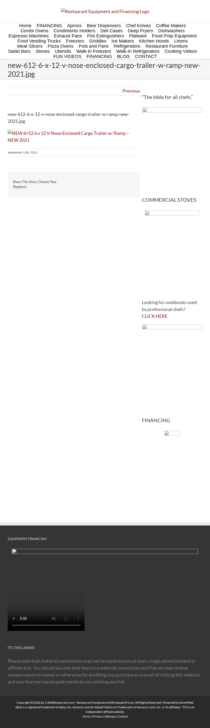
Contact (122, 716)
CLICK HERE (154, 316)
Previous (131, 91)
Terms (86, 716)
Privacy (97, 716)
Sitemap (109, 716)
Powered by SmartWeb (178, 702)
